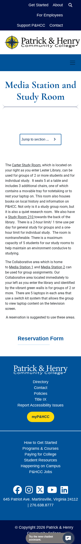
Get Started (38, 5)
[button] (40, 139)
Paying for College (40, 454)
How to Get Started (40, 442)
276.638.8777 (42, 505)
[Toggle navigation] (72, 63)
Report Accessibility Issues (40, 405)
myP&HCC (40, 417)
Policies (40, 393)
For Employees (50, 15)
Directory (40, 382)
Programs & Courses (40, 448)
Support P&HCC (31, 25)
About (58, 5)
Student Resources (40, 460)
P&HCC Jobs (40, 472)
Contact (56, 25)
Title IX (40, 399)
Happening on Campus (40, 466)
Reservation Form (41, 338)
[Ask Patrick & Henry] (68, 538)
